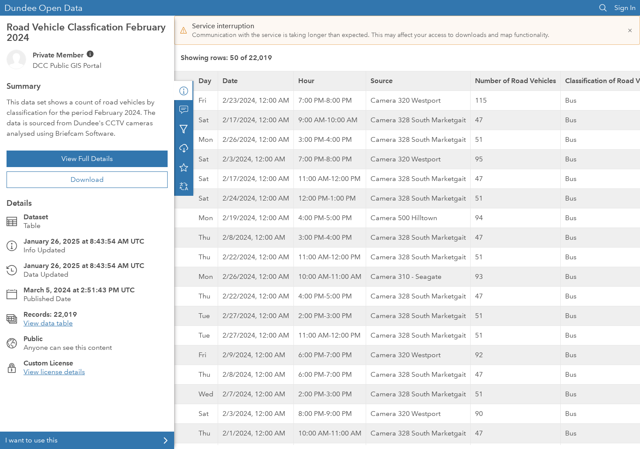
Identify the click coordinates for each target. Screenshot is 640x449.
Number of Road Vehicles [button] (515, 81)
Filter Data (183, 128)
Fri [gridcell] (202, 100)
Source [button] (382, 81)
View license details (54, 372)
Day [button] (205, 81)
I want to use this (31, 440)
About (183, 90)
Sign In (625, 7)
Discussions (183, 109)
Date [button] (230, 81)
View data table (48, 323)
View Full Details (87, 158)
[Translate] (183, 186)
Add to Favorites (183, 167)
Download (87, 179)
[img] (90, 54)
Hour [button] (306, 81)
